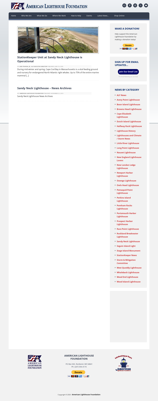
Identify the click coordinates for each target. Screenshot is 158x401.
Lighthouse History (126, 131)
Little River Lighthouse (128, 143)
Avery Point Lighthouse (128, 99)
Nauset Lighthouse (126, 152)
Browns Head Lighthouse (129, 109)
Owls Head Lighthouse (128, 185)
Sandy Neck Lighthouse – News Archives (44, 88)
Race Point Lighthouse (128, 229)
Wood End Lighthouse (127, 277)
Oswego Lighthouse (126, 180)
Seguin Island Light (126, 246)
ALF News (121, 95)
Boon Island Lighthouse (128, 104)
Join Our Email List (128, 71)
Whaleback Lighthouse (128, 272)
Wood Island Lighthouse (128, 281)
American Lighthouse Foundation (49, 6)
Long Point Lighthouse (128, 148)
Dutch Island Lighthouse (129, 121)
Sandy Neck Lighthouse (128, 241)
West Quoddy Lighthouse (129, 267)
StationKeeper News (127, 255)
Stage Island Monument (128, 250)
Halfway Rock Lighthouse (129, 126)
